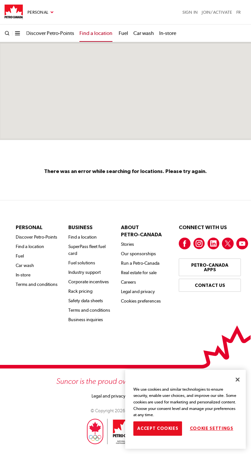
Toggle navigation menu (40, 12)
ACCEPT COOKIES (157, 428)
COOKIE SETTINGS (211, 428)
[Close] (237, 379)
